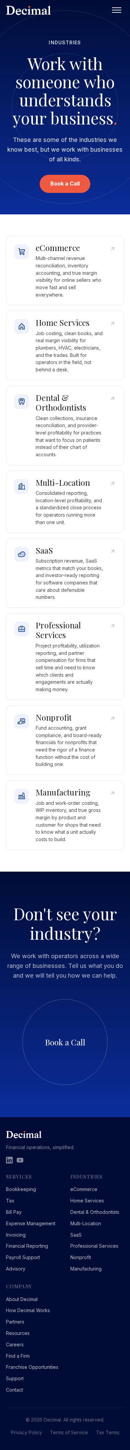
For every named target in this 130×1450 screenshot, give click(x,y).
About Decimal (22, 1299)
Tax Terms (107, 1432)
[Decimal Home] (57, 10)
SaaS (76, 1235)
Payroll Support (23, 1257)
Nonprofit (80, 1257)
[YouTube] (20, 1160)
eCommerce (83, 1189)
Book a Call (65, 183)
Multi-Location (85, 1223)
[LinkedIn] (9, 1160)
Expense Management (30, 1223)
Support (15, 1378)
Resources (18, 1333)
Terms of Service (69, 1432)
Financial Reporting (27, 1246)
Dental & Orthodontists (94, 1212)
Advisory (15, 1269)
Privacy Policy (26, 1432)
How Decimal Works (28, 1310)
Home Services (87, 1200)
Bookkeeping (21, 1189)
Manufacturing (86, 1269)
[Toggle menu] (116, 10)
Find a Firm (18, 1356)
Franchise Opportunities (32, 1367)
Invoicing (16, 1235)
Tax (10, 1200)
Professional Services (94, 1246)
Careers (15, 1344)
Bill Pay (14, 1212)
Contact (14, 1390)
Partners (15, 1322)
